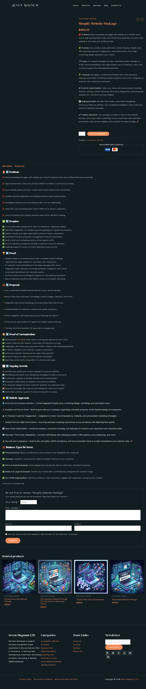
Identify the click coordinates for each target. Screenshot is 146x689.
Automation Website (87, 19)
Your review (12, 508)
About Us (86, 5)
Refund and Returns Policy (66, 679)
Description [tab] (7, 166)
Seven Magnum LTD (129, 679)
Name (8, 524)
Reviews (76, 648)
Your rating (12, 502)
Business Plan (47, 648)
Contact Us (116, 5)
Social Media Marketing (51, 661)
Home (75, 5)
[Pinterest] (130, 653)
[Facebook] (119, 653)
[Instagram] (124, 653)
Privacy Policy (25, 679)
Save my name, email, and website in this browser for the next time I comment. (43, 534)
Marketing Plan (47, 655)
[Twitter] (113, 653)
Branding (45, 644)
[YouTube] (108, 657)
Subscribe (113, 647)
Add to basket (98, 134)
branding (21, 340)
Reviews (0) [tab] (19, 166)
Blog (106, 5)
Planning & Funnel (49, 658)
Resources (77, 651)
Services (97, 5)
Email (77, 524)
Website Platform (48, 665)
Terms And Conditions (43, 679)
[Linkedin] (107, 653)
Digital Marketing (48, 651)
